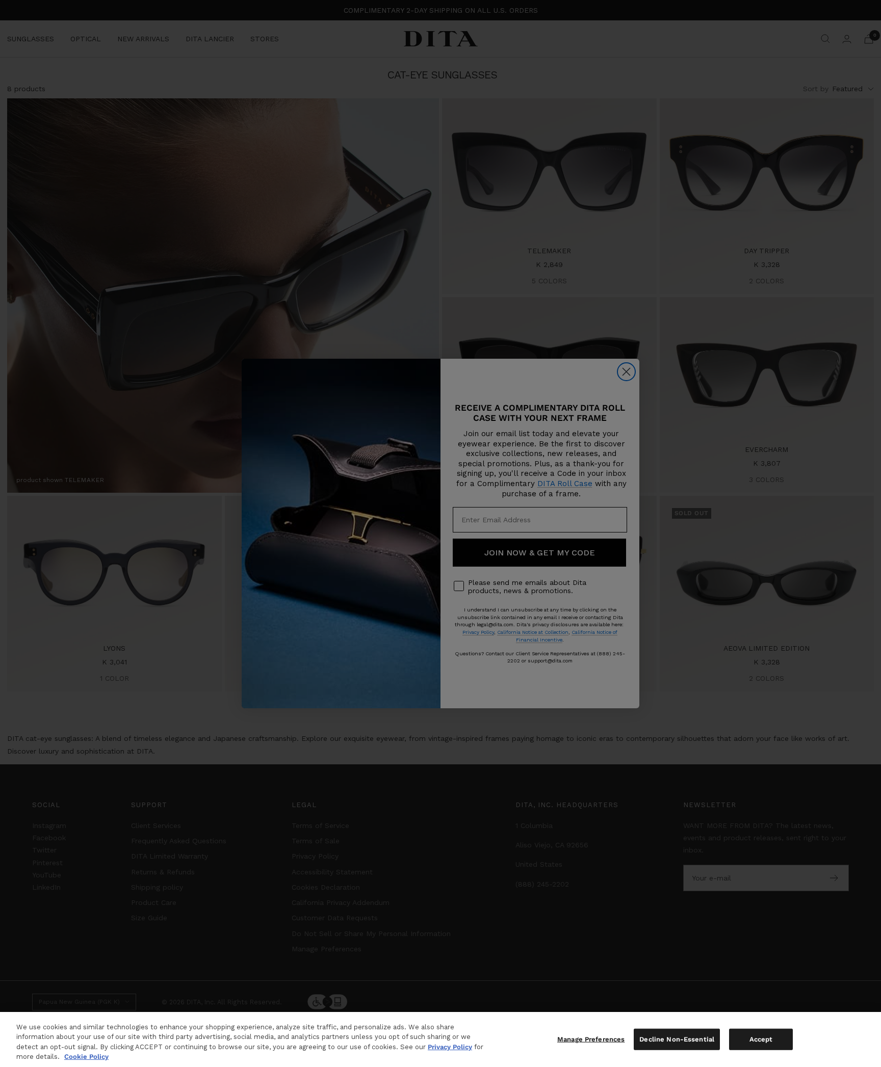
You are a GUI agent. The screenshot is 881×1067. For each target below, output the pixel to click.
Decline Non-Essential (676, 1039)
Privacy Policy (450, 1047)
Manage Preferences (591, 1039)
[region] (440, 1039)
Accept (761, 1039)
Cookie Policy (86, 1056)
